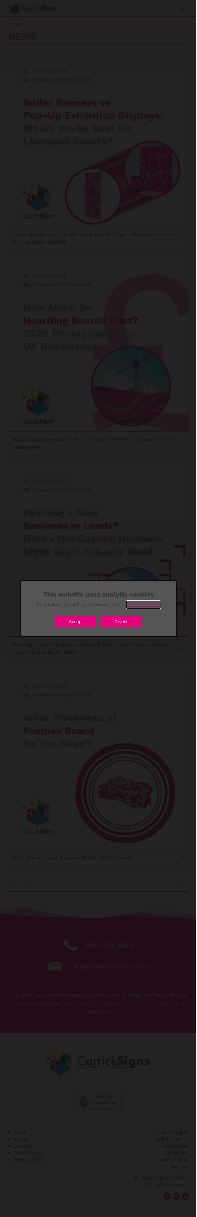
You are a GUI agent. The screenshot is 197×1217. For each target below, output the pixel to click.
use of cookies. (143, 604)
